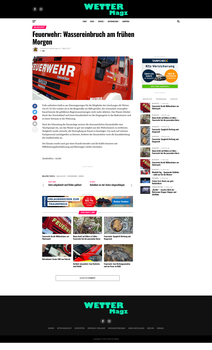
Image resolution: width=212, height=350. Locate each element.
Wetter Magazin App (64, 328)
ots (43, 51)
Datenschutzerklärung (116, 328)
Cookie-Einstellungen (136, 328)
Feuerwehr (72, 176)
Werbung (160, 328)
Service (101, 21)
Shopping (125, 21)
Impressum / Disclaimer (96, 328)
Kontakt (51, 328)
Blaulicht (61, 176)
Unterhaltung (113, 21)
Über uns (150, 328)
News (92, 21)
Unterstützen (80, 328)
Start (85, 21)
